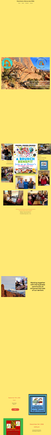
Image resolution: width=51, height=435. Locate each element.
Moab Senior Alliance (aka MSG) (25, 1)
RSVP (15, 409)
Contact (31, 3)
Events (23, 3)
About (19, 3)
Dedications (9, 161)
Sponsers (27, 3)
